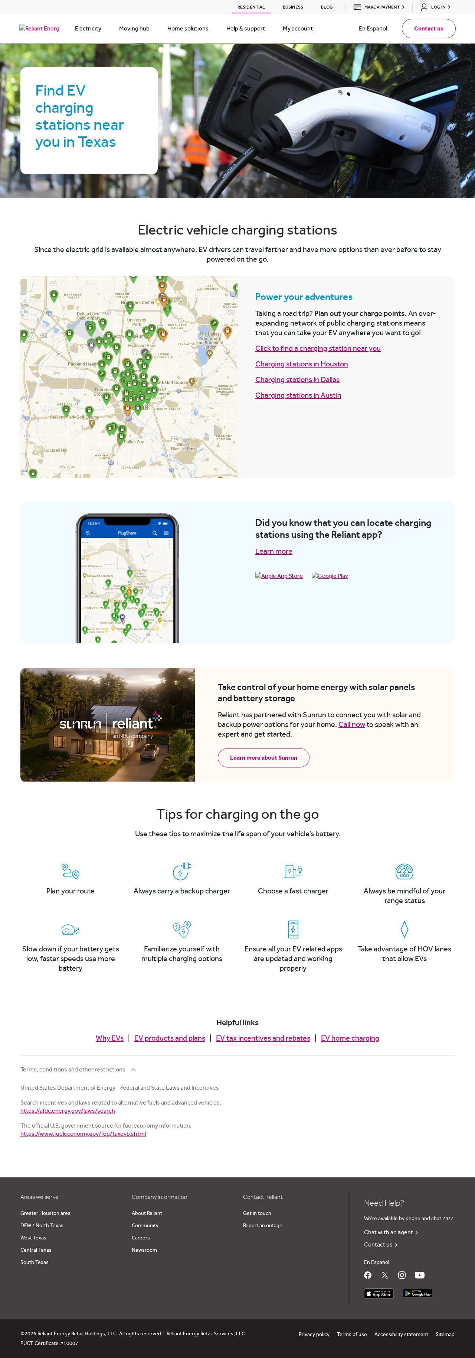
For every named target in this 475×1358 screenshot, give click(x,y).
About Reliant (147, 1213)
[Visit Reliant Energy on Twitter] (385, 1275)
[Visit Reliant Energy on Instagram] (402, 1275)
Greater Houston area (45, 1213)
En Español (373, 29)
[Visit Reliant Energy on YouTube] (420, 1275)
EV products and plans (169, 1038)
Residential (251, 7)
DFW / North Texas (41, 1225)
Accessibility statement (401, 1334)
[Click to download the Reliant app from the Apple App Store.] (379, 1292)
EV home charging (350, 1038)
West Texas (33, 1238)
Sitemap (445, 1334)
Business (293, 7)
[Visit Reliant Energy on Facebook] (367, 1275)
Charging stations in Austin (298, 395)
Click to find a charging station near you (318, 348)
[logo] (39, 29)
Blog (327, 7)
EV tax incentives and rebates (263, 1038)
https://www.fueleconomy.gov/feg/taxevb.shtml (83, 1134)
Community (145, 1225)
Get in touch (257, 1213)
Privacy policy (314, 1334)
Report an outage (262, 1225)
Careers (141, 1238)
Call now (351, 724)
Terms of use (352, 1334)
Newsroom (144, 1250)
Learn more (273, 551)
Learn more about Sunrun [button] (263, 758)
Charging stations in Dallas (297, 380)
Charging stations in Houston (301, 364)
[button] (377, 7)
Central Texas (36, 1250)
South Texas (34, 1262)
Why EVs (110, 1038)
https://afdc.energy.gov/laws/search (67, 1111)
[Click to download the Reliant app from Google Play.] (418, 1292)
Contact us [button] (428, 29)
